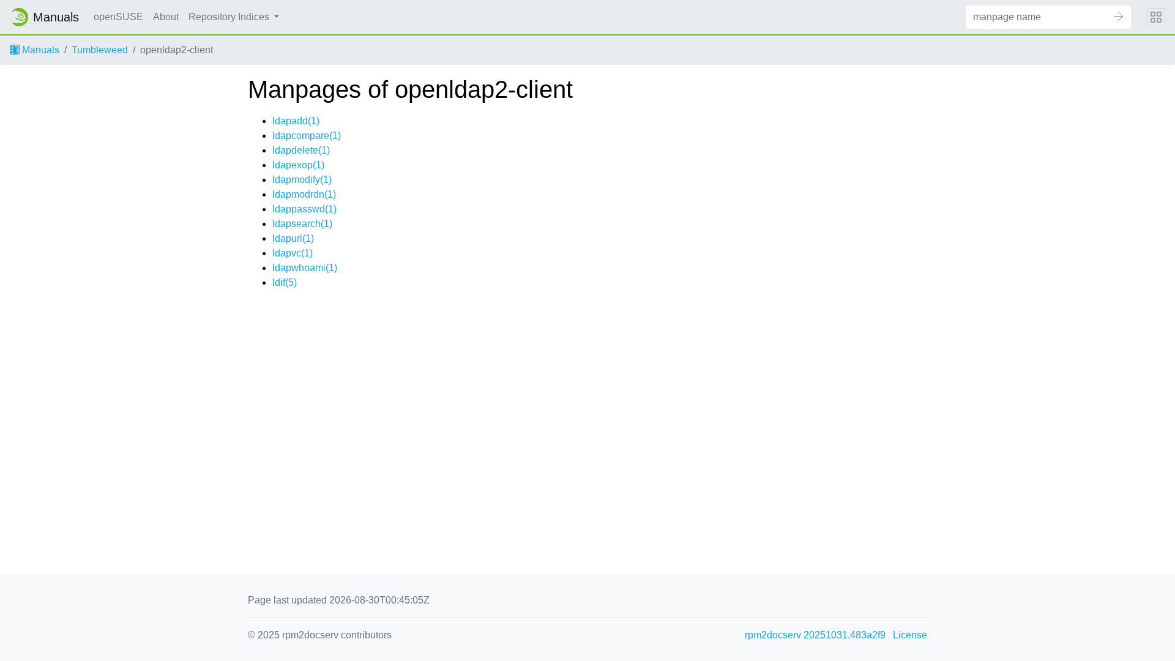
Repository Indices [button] (230, 17)
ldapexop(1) (298, 165)
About (166, 17)
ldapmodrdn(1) (304, 194)
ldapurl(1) (293, 238)
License (910, 635)
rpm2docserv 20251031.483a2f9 (815, 635)
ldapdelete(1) (301, 150)
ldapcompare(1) (306, 135)
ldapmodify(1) (302, 179)
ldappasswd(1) (304, 209)
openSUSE (118, 17)
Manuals (39, 50)
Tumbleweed (100, 50)
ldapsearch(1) (302, 223)
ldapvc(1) (292, 253)
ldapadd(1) (295, 121)
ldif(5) (284, 282)
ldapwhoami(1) (304, 268)
